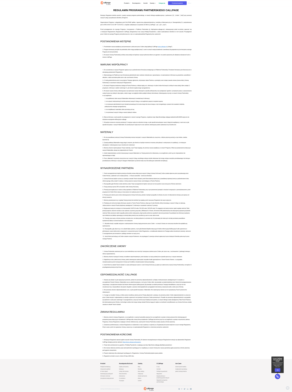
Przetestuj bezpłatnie (177, 3)
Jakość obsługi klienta (181, 371)
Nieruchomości (123, 373)
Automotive (122, 376)
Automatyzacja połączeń (106, 373)
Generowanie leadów (180, 366)
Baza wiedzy (141, 371)
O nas (158, 366)
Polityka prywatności (162, 371)
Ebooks (140, 369)
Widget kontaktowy (105, 366)
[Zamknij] (283, 356)
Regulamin (159, 373)
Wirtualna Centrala (105, 376)
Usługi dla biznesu (124, 371)
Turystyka (121, 380)
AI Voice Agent (104, 371)
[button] (277, 376)
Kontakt (159, 369)
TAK (277, 370)
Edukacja (121, 369)
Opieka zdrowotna (124, 366)
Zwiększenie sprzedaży (181, 369)
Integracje (140, 373)
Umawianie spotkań (105, 369)
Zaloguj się (162, 3)
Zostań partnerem (142, 376)
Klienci (139, 378)
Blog (139, 366)
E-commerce (122, 378)
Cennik (139, 380)
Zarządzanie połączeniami (107, 378)
